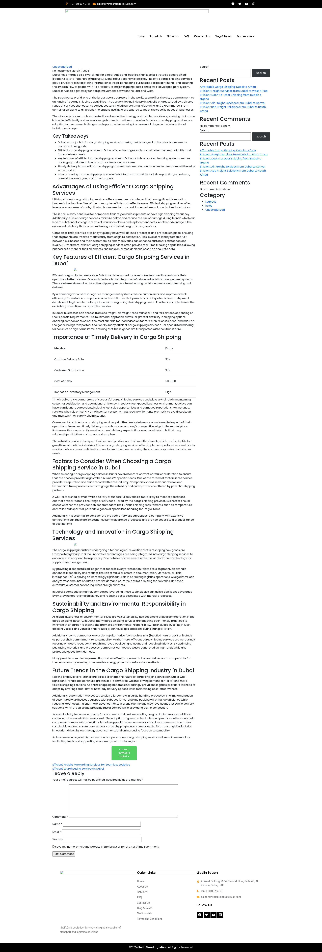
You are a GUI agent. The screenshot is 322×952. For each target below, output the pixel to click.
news (208, 206)
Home (141, 36)
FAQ (186, 36)
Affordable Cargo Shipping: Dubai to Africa (228, 87)
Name (57, 824)
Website (57, 839)
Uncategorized (62, 67)
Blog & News (223, 36)
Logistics (210, 202)
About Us (156, 36)
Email (56, 832)
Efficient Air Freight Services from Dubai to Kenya (232, 103)
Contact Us (202, 36)
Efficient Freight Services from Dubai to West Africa (233, 91)
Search (204, 67)
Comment (60, 817)
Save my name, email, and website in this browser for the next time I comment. (107, 847)
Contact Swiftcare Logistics (124, 753)
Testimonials (245, 36)
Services (173, 36)
